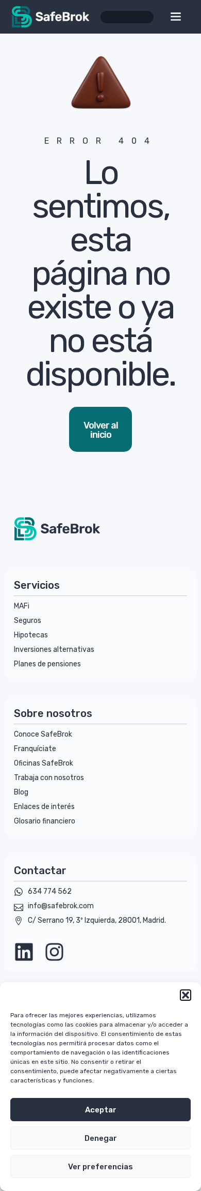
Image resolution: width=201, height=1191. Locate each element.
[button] (185, 995)
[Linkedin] (24, 952)
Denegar (101, 1138)
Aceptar (100, 1109)
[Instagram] (54, 952)
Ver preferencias (100, 1166)
